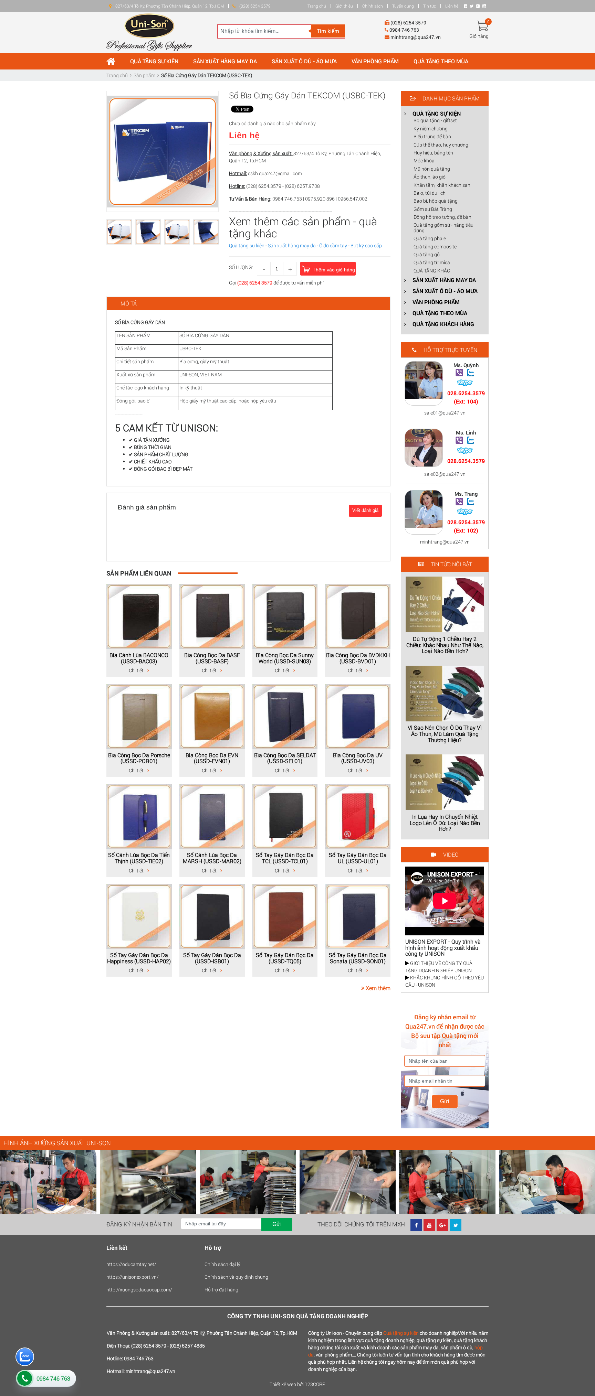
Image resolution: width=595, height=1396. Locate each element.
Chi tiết (137, 670)
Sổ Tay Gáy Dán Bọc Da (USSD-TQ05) (285, 958)
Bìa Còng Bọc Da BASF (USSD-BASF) (212, 658)
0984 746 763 (53, 1378)
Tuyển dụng (403, 6)
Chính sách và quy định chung (236, 1277)
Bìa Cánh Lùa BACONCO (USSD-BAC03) (138, 658)
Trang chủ (316, 6)
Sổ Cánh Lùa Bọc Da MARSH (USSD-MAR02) (212, 858)
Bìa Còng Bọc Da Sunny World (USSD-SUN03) (285, 658)
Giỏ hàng (479, 36)
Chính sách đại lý (222, 1264)
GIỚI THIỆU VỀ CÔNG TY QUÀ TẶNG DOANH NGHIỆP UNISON (438, 967)
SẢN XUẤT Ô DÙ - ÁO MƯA (304, 61)
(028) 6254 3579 (254, 282)
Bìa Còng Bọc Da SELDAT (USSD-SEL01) (285, 758)
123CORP (315, 1384)
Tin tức (429, 6)
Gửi (444, 1101)
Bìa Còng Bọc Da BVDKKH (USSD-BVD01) (358, 658)
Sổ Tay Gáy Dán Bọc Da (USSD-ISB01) (212, 958)
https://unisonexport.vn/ (132, 1277)
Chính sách (372, 6)
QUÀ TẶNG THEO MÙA (441, 61)
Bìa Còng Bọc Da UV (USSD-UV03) (358, 758)
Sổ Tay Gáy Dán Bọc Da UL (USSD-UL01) (358, 858)
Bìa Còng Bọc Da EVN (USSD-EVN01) (212, 758)
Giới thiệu (344, 6)
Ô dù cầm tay (333, 245)
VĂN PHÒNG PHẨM (375, 61)
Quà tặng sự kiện (246, 245)
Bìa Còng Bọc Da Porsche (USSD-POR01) (139, 758)
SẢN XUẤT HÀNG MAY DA (225, 61)
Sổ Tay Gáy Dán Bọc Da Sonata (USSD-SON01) (358, 958)
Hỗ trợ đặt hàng (221, 1289)
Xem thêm (377, 987)
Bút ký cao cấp (366, 245)
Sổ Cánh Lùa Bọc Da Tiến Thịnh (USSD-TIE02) (139, 858)
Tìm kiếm (328, 30)
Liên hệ (451, 6)
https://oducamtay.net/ (131, 1264)
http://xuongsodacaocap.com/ (139, 1289)
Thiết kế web (283, 1384)
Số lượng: (241, 267)
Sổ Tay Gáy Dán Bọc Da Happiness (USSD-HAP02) (139, 958)
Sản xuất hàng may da (292, 245)
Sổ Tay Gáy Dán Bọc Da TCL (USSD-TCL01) (285, 858)
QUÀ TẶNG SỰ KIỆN (154, 61)
